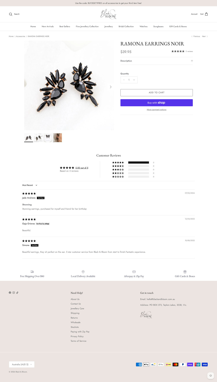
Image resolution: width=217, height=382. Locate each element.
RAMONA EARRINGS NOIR (38, 36)
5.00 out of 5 (81, 167)
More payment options (156, 109)
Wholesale (75, 322)
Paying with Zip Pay (80, 331)
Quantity (124, 73)
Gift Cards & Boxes (178, 26)
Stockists (75, 327)
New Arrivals (48, 26)
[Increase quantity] (134, 80)
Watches (143, 26)
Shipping (75, 313)
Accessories (20, 36)
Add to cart (156, 92)
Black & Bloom (21, 371)
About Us (75, 299)
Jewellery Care (77, 308)
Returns (74, 317)
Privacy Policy (77, 336)
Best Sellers (64, 26)
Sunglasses (158, 26)
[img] (29, 193)
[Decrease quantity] (123, 80)
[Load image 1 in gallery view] (69, 85)
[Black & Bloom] (108, 14)
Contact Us (76, 303)
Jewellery (109, 26)
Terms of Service (78, 341)
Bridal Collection (126, 26)
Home (33, 26)
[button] (118, 162)
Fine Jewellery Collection (87, 26)
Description (126, 60)
